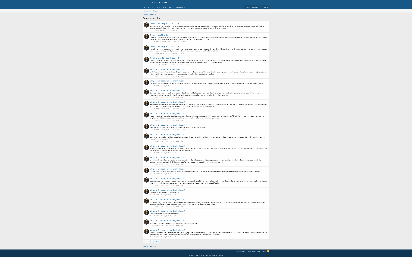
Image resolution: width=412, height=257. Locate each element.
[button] (159, 7)
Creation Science (178, 30)
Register (156, 11)
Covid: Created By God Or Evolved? (164, 23)
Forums (155, 7)
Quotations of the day (159, 35)
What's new (167, 7)
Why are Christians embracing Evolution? (167, 69)
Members (179, 7)
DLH (151, 30)
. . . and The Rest (181, 42)
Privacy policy (251, 251)
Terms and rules (240, 251)
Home (146, 7)
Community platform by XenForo (206, 255)
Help (258, 251)
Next (156, 242)
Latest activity (147, 11)
